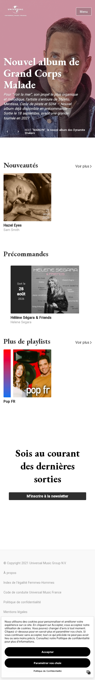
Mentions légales (15, 612)
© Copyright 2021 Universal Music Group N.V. (35, 563)
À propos (10, 573)
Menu (84, 12)
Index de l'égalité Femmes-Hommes (29, 582)
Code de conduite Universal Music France (32, 592)
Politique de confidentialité (22, 602)
